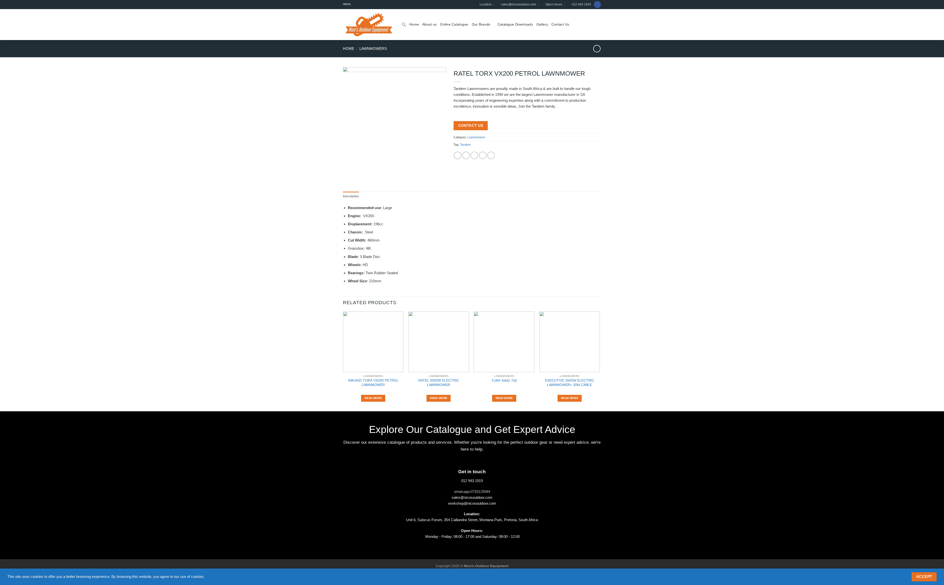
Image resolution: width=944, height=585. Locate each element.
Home (414, 24)
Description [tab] (351, 196)
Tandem (465, 144)
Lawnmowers (373, 48)
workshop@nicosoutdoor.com (472, 503)
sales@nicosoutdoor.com (472, 497)
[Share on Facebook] (457, 155)
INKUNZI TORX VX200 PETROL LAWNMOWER (373, 383)
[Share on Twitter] (466, 155)
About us (429, 24)
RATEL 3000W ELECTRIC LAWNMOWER (438, 383)
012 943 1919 (472, 481)
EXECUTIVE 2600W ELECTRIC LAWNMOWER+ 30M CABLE (569, 383)
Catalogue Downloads (515, 24)
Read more (373, 398)
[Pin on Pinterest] (483, 155)
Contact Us (560, 24)
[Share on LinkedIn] (491, 155)
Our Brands (481, 24)
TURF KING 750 (504, 381)
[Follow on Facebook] (597, 4)
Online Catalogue (454, 24)
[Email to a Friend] (474, 155)
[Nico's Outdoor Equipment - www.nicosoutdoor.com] (369, 24)
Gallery (542, 24)
